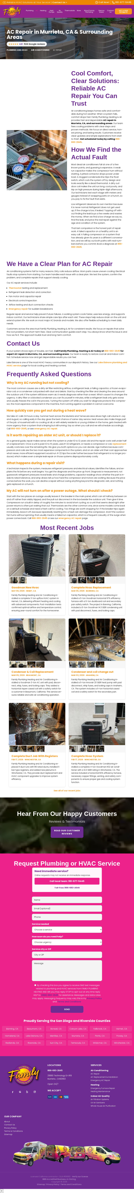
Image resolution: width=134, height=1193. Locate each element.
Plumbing (30, 10)
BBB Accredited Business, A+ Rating (59, 1179)
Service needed (40, 924)
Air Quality (60, 11)
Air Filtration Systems (100, 1099)
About (7, 1121)
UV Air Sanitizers (98, 1102)
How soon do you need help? (47, 936)
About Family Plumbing (89, 11)
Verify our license (80, 1176)
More (79, 10)
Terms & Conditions (13, 1131)
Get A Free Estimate (123, 11)
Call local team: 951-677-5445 (67, 881)
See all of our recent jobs (67, 790)
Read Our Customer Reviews (67, 832)
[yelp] (27, 1092)
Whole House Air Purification (103, 1106)
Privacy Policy (94, 998)
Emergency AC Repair (100, 1080)
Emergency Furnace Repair (103, 1088)
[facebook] (13, 1092)
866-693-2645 (112, 350)
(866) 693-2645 (49, 995)
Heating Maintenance (100, 1091)
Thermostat (15, 288)
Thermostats (70, 10)
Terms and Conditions (69, 1001)
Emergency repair (18, 308)
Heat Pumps (51, 11)
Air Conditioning (99, 1070)
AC (37, 10)
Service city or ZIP (41, 949)
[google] (20, 1092)
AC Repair (95, 1074)
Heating (43, 10)
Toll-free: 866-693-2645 (67, 887)
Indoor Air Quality (100, 1096)
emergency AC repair (45, 428)
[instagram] (35, 1092)
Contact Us (110, 11)
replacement (119, 443)
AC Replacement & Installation (104, 1077)
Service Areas (101, 11)
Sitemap (8, 1134)
